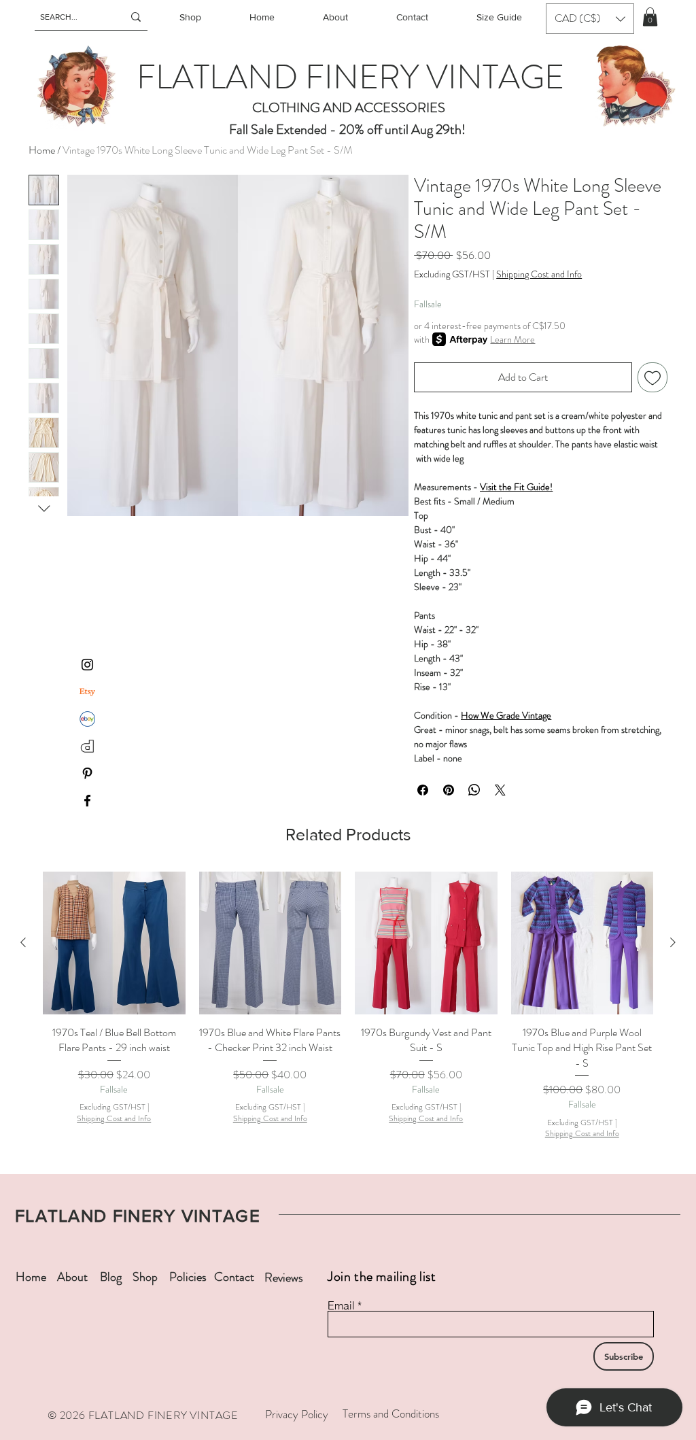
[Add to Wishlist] (652, 377)
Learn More (512, 339)
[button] (590, 18)
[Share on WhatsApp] (474, 790)
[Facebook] (87, 800)
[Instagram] (87, 664)
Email (341, 1305)
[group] (348, 1005)
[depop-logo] (87, 746)
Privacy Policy (296, 1414)
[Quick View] (114, 943)
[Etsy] (87, 692)
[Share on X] (500, 790)
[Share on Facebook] (423, 790)
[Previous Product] (23, 942)
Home (42, 150)
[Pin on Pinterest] (448, 790)
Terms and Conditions (391, 1413)
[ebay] (87, 719)
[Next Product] (673, 942)
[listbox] (590, 18)
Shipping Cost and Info (539, 274)
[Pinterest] (87, 773)
